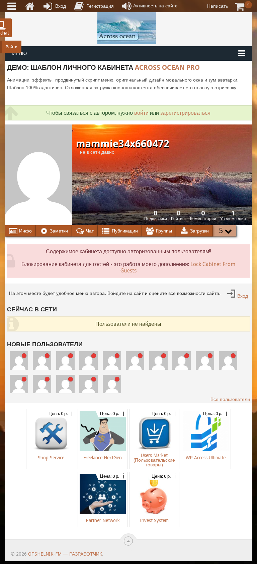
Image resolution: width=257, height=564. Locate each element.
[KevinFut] (205, 360)
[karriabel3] (181, 360)
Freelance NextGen (102, 457)
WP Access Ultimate (206, 457)
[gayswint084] (135, 360)
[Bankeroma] (158, 360)
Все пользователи (230, 399)
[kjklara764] (112, 384)
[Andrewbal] (19, 384)
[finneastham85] (19, 360)
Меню (19, 53)
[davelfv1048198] (112, 360)
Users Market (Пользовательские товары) (154, 460)
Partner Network (103, 520)
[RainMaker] (88, 360)
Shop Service (51, 457)
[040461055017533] (42, 384)
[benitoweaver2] (42, 360)
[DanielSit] (228, 360)
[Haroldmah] (65, 360)
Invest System (154, 520)
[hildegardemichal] (65, 384)
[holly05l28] (88, 384)
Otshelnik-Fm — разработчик (65, 554)
